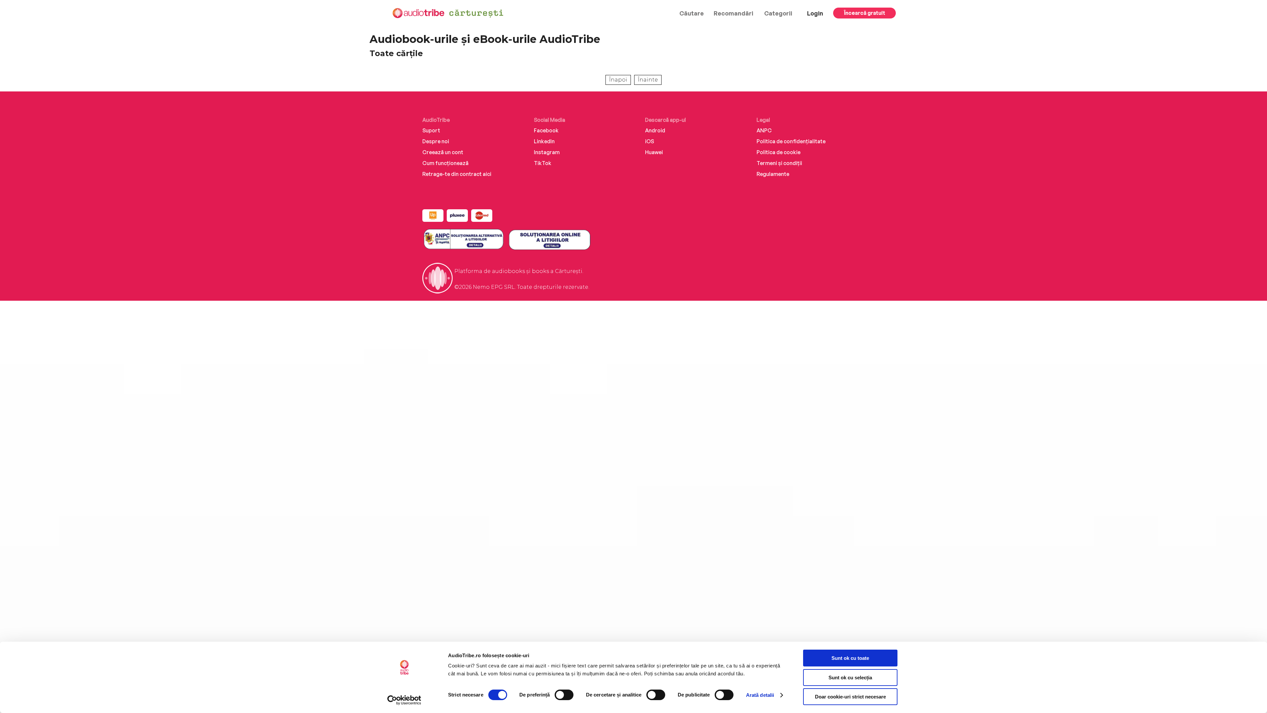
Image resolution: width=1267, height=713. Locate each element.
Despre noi (435, 141)
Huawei (654, 152)
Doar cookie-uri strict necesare (850, 696)
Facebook (546, 130)
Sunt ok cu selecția (850, 677)
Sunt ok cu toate (850, 658)
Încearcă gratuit (864, 13)
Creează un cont (442, 152)
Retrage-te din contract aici (456, 174)
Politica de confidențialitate (791, 141)
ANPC (764, 130)
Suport (431, 130)
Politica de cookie (778, 152)
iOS (649, 141)
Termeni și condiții (779, 163)
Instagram (547, 152)
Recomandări (733, 13)
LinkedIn (544, 141)
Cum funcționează (445, 163)
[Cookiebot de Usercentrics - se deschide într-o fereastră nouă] (404, 700)
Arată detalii (760, 695)
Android (655, 130)
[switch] (564, 695)
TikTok (542, 163)
